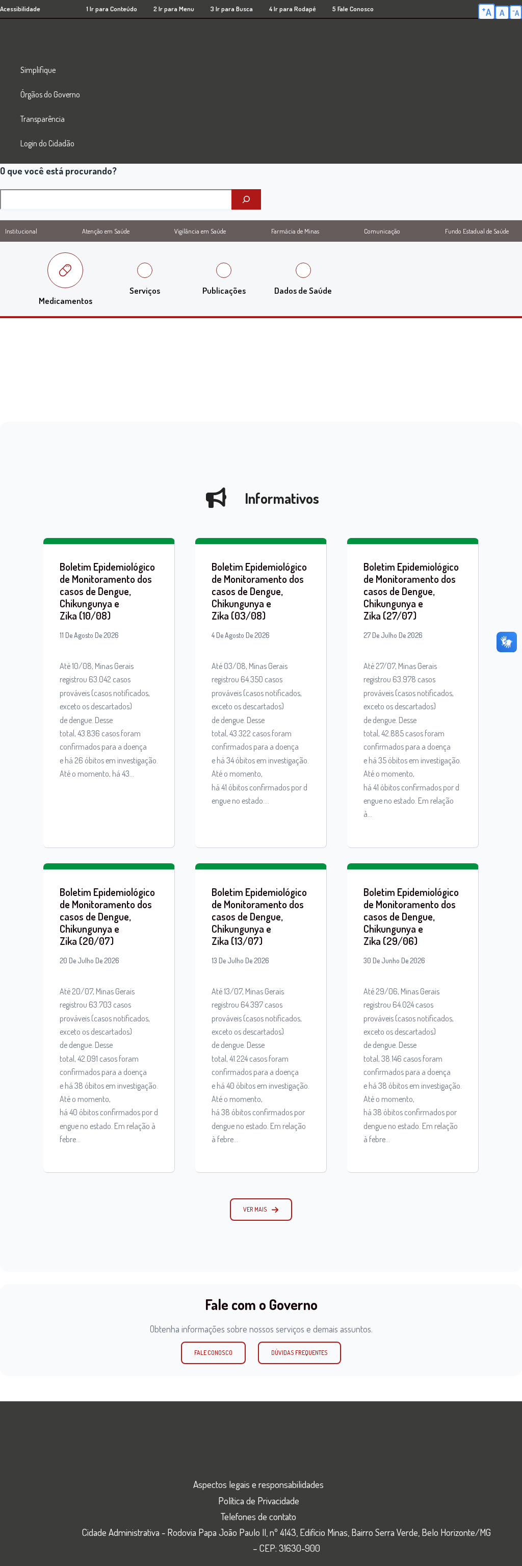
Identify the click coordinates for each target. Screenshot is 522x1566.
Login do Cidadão (47, 143)
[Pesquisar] (246, 199)
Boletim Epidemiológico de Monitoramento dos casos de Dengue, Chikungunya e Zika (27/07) (411, 591)
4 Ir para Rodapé (292, 9)
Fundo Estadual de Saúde (477, 231)
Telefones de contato (258, 1516)
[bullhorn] (216, 497)
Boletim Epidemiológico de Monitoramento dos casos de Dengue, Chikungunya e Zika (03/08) (259, 591)
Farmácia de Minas (295, 231)
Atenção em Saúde (105, 231)
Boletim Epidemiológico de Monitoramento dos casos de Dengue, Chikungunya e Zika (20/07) (107, 916)
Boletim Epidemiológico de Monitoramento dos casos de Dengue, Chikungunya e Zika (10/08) (107, 591)
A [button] (486, 11)
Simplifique (38, 70)
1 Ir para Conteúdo (111, 9)
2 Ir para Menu (173, 9)
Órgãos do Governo (50, 94)
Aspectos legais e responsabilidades (258, 1484)
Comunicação (382, 231)
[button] (261, 1209)
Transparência (42, 119)
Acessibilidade (20, 9)
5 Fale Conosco (353, 9)
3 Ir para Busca (232, 9)
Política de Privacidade (258, 1500)
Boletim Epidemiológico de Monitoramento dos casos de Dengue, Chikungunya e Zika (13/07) (259, 916)
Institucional (21, 231)
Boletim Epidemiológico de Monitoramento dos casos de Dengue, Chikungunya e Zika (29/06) (411, 916)
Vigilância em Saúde (200, 231)
